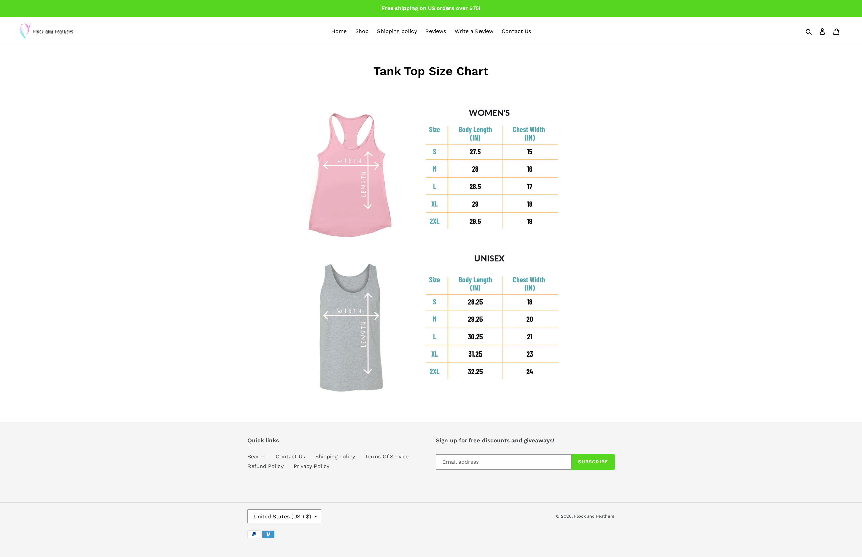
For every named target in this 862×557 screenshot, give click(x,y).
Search (256, 456)
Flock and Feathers (594, 516)
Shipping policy (335, 456)
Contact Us (290, 456)
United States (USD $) (282, 516)
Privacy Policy (311, 466)
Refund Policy (265, 466)
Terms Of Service (387, 456)
